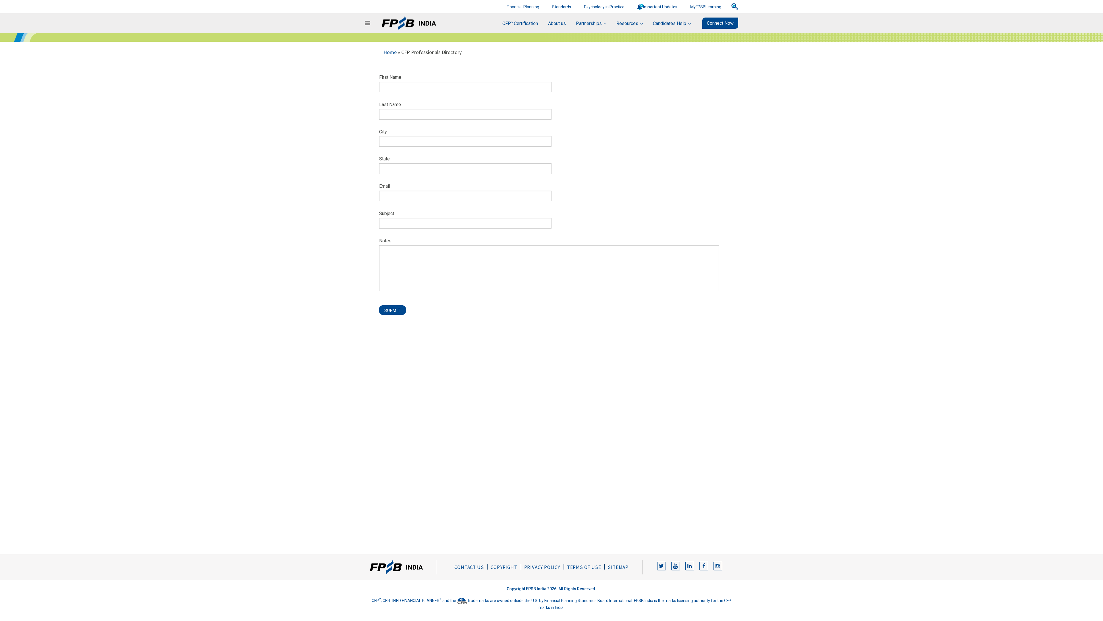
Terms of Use (584, 567)
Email (384, 186)
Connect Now (720, 23)
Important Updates (660, 7)
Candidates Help (669, 23)
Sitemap (618, 567)
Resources (627, 23)
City (383, 132)
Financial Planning (523, 7)
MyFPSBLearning (705, 7)
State (384, 159)
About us (557, 23)
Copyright (504, 567)
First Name (390, 77)
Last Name (390, 104)
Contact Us (469, 567)
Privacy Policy (542, 567)
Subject (386, 213)
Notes (385, 241)
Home (390, 52)
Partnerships (589, 23)
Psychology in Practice (604, 7)
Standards (561, 7)
